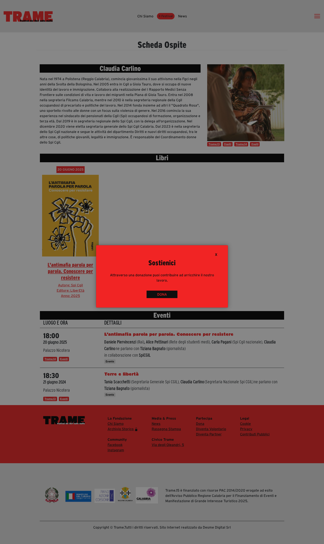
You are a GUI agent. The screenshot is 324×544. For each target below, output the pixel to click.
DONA (162, 294)
